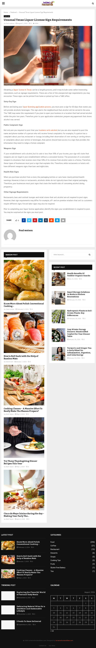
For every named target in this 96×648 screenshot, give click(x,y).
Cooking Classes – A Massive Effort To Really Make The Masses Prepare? (23, 409)
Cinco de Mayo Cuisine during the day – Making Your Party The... (24, 514)
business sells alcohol (48, 130)
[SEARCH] (89, 254)
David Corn (9, 362)
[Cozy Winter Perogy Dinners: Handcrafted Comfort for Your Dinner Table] (58, 335)
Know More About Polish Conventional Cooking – (28, 543)
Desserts (54, 553)
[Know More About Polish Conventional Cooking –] (24, 280)
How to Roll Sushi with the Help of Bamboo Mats (29, 557)
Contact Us (42, 645)
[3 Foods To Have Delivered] (8, 624)
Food (52, 542)
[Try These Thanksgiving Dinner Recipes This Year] (24, 437)
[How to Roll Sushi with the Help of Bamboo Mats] (24, 332)
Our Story (52, 645)
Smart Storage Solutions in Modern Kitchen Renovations (78, 294)
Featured (6, 16)
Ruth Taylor (10, 414)
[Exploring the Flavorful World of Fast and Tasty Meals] (8, 595)
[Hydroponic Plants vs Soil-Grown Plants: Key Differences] (58, 316)
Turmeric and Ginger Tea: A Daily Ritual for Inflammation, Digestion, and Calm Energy (79, 351)
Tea (52, 571)
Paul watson (10, 23)
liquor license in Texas (23, 90)
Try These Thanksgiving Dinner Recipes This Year (20, 462)
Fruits (52, 564)
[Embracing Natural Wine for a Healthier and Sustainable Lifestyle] (8, 609)
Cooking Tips (55, 560)
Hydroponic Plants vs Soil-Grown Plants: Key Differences (79, 313)
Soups (53, 557)
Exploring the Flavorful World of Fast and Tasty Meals (31, 593)
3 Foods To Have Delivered (29, 621)
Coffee (53, 546)
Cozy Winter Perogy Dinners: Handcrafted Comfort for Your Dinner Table (78, 332)
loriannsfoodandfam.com (64, 640)
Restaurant (54, 549)
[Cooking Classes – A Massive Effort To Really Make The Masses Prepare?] (24, 385)
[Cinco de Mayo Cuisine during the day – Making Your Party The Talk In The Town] (24, 490)
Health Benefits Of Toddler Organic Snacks (78, 274)
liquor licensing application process (37, 107)
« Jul (52, 631)
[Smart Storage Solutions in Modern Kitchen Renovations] (58, 298)
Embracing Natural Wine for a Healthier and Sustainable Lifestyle (31, 608)
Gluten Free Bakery (57, 568)
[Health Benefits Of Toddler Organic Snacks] (58, 279)
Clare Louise (10, 309)
